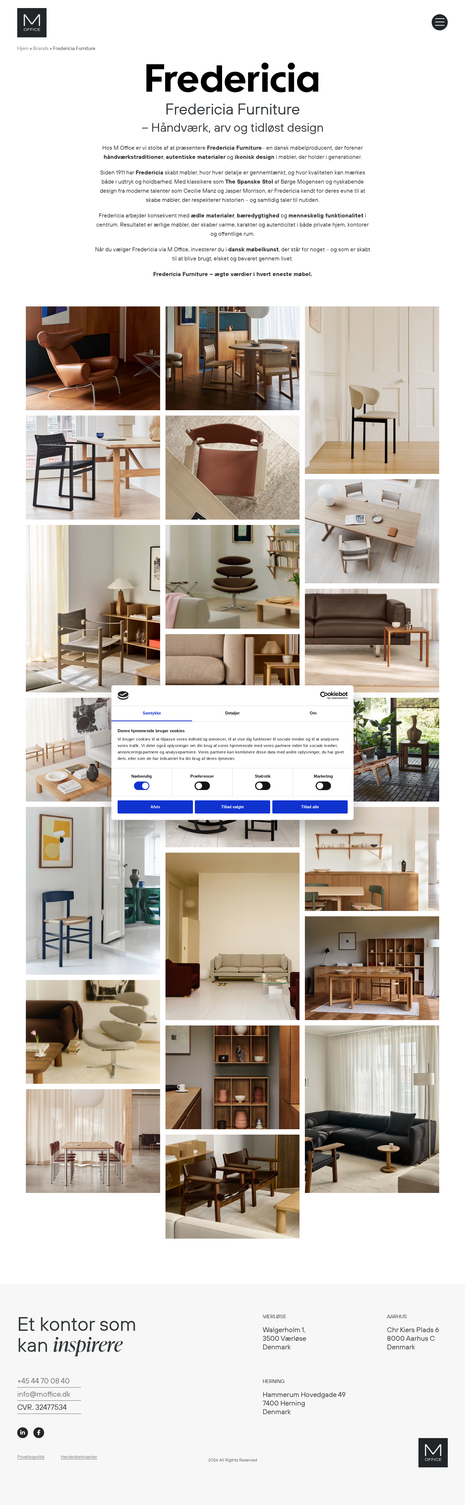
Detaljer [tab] (232, 713)
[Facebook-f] (38, 1432)
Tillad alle (310, 807)
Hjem (23, 48)
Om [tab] (313, 713)
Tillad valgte (232, 807)
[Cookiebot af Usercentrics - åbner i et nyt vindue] (324, 695)
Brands (40, 48)
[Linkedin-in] (22, 1432)
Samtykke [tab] (152, 713)
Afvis (155, 807)
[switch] (202, 785)
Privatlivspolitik (31, 1456)
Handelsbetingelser (79, 1456)
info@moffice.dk (43, 1394)
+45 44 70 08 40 (43, 1380)
